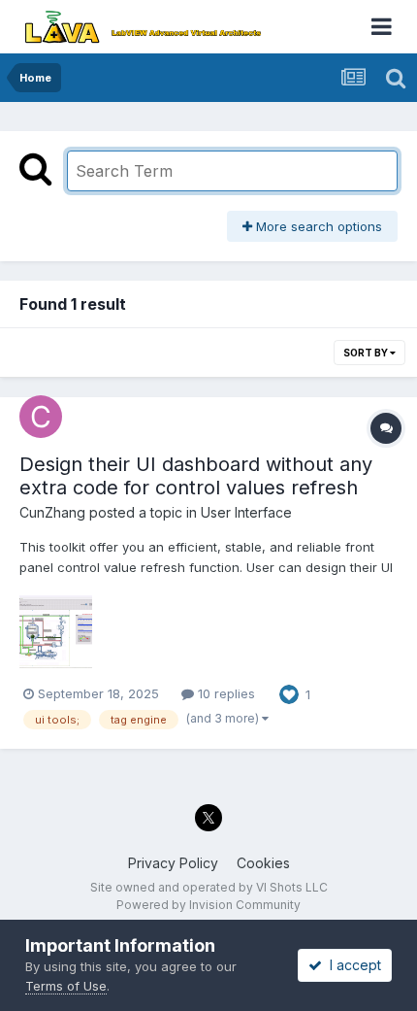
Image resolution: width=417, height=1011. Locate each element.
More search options (317, 226)
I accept (351, 965)
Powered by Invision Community (208, 904)
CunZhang (52, 512)
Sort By (366, 352)
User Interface (246, 512)
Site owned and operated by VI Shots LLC (209, 887)
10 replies (224, 693)
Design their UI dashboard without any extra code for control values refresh (195, 476)
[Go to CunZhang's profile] (40, 416)
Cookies (263, 863)
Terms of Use (66, 986)
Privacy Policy (173, 863)
